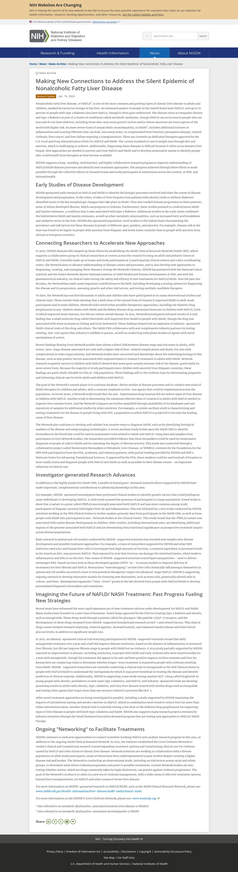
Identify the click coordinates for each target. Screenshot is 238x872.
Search (203, 36)
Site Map (109, 857)
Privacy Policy (55, 851)
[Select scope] (147, 36)
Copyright (145, 851)
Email (67, 821)
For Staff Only (126, 857)
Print (48, 821)
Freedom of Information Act (83, 851)
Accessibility (111, 851)
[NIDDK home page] (57, 36)
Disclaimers (129, 851)
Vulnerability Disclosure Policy (173, 851)
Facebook (54, 821)
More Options (73, 821)
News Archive (47, 73)
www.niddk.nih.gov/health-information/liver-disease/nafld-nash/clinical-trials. (89, 791)
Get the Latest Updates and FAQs (143, 14)
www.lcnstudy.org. (144, 798)
